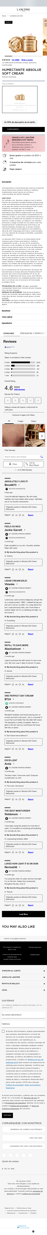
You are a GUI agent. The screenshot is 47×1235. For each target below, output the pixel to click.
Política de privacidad (15, 1085)
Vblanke (9, 584)
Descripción (6, 182)
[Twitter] (17, 1155)
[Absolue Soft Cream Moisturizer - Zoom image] (23, 37)
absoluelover (13, 648)
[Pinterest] (30, 1155)
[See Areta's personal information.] (14, 764)
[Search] (15, 1231)
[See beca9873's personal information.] (19, 485)
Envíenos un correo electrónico (26, 1129)
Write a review (27, 60)
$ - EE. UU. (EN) (8, 1169)
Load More (23, 914)
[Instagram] (10, 1155)
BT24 (8, 699)
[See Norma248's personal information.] (19, 867)
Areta (8, 764)
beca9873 (10, 485)
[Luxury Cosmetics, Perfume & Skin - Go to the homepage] (23, 9)
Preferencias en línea (24, 1208)
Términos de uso (30, 1098)
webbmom (11, 814)
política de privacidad (31, 1194)
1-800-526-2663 (35, 1138)
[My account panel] (23, 1231)
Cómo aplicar (7, 317)
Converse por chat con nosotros (26, 1146)
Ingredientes (7, 323)
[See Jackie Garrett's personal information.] (25, 530)
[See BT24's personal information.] (13, 699)
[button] (23, 143)
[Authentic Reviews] (10, 347)
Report (30, 515)
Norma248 (11, 867)
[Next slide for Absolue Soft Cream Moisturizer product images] (44, 37)
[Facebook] (4, 1155)
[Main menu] (6, 1231)
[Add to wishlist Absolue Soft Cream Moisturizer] (43, 59)
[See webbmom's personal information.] (20, 814)
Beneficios (6, 311)
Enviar (7, 1115)
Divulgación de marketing (15, 1103)
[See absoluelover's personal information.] (23, 649)
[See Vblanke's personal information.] (17, 584)
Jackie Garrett (13, 530)
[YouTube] (24, 1155)
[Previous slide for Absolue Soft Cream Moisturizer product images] (3, 37)
